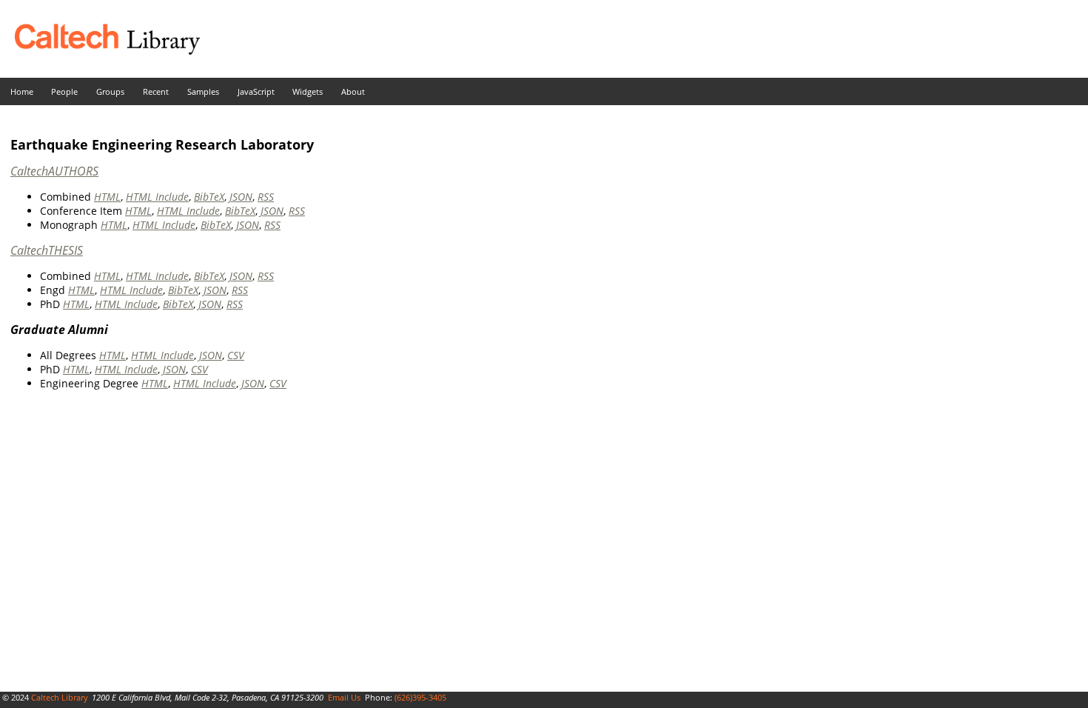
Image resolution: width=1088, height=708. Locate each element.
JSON (240, 197)
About (353, 91)
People (64, 91)
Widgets (307, 91)
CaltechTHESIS (46, 250)
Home (21, 91)
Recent (156, 91)
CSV (235, 355)
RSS (266, 197)
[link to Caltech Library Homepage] (100, 51)
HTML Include (157, 197)
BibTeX (209, 197)
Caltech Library (59, 697)
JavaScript (256, 91)
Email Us (344, 697)
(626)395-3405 (420, 697)
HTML (107, 197)
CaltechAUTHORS (54, 171)
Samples (203, 91)
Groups (110, 91)
